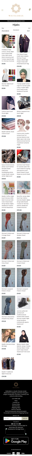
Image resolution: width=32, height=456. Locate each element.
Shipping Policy (16, 408)
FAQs (16, 401)
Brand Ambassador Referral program (16, 411)
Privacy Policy (16, 404)
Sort (29, 28)
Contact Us (16, 402)
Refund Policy (16, 406)
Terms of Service (16, 409)
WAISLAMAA (8, 391)
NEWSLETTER (16, 415)
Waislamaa (18, 449)
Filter (3, 28)
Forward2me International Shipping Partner (16, 413)
